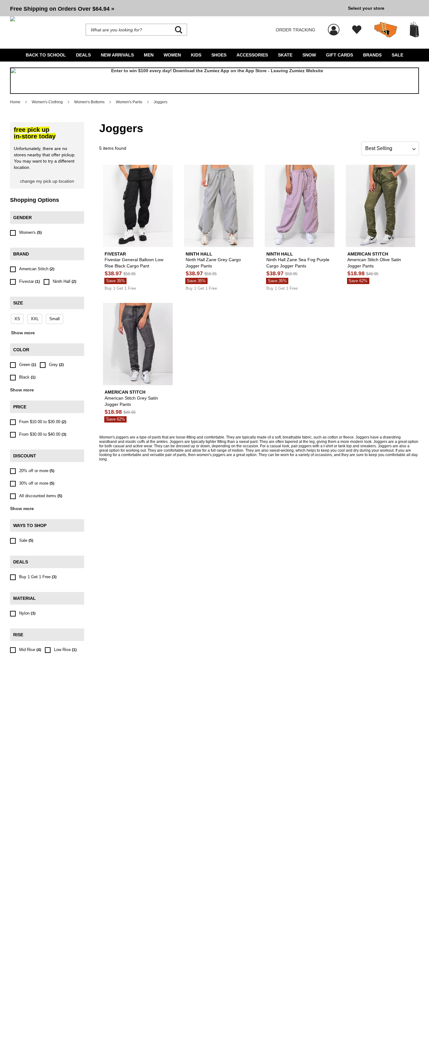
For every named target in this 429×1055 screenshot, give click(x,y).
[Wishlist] (356, 30)
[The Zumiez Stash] (385, 30)
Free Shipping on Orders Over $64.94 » (62, 9)
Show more (23, 332)
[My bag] (414, 29)
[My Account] (333, 26)
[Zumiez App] (214, 80)
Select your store (366, 8)
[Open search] (178, 30)
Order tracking (295, 29)
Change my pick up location (47, 181)
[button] (176, 8)
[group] (176, 8)
